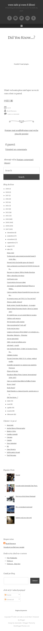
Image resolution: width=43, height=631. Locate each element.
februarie (10, 414)
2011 (7, 216)
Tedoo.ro (10, 561)
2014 (7, 206)
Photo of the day (12, 371)
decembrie (10, 232)
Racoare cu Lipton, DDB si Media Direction (21, 272)
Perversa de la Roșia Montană (25, 496)
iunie (8, 401)
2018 (7, 192)
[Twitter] (22, 18)
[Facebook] (10, 18)
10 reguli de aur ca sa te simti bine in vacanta (21, 315)
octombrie (10, 239)
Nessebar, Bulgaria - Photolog (17, 335)
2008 (7, 226)
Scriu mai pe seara (13, 328)
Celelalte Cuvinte (12, 355)
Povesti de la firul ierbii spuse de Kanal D (20, 262)
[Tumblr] (33, 18)
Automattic (18, 623)
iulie (8, 249)
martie (9, 411)
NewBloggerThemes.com (22, 626)
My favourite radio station (15, 322)
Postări (8, 595)
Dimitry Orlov (11, 431)
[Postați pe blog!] (7, 101)
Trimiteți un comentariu (16, 149)
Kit (8, 446)
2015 (7, 202)
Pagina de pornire (21, 610)
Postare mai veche (30, 130)
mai (8, 404)
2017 (7, 195)
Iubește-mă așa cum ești (24, 518)
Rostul (18, 475)
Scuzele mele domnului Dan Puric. (27, 486)
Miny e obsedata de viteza (15, 276)
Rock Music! (11, 388)
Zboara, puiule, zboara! (14, 302)
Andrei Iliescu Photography (16, 428)
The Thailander (12, 558)
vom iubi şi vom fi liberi (21, 4)
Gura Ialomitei (11, 443)
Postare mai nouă (12, 130)
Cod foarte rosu (12, 279)
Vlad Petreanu (11, 455)
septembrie (11, 243)
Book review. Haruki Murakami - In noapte (21, 305)
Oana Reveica (11, 449)
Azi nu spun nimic (13, 339)
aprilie (9, 407)
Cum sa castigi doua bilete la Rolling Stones (21, 381)
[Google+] (16, 18)
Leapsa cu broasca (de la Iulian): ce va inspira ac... (23, 332)
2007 (7, 229)
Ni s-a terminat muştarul (24, 507)
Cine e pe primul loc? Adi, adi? (16, 325)
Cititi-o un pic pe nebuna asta (16, 342)
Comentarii (10, 599)
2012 (7, 212)
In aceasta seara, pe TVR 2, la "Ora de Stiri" (21, 298)
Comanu (9, 437)
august (9, 246)
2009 (7, 222)
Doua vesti (10, 253)
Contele (9, 440)
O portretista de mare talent (16, 282)
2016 (7, 199)
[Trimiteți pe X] (9, 101)
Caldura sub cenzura (14, 318)
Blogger (22, 620)
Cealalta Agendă (12, 434)
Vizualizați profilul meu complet (13, 547)
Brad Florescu (11, 111)
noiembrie (10, 236)
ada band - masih (13, 345)
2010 (7, 219)
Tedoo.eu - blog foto (13, 564)
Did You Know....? (21, 38)
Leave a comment (13, 114)
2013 (7, 209)
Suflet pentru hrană (13, 452)
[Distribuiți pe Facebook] (12, 101)
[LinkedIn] (28, 18)
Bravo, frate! (11, 384)
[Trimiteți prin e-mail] (5, 101)
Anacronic (10, 425)
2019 (7, 189)
